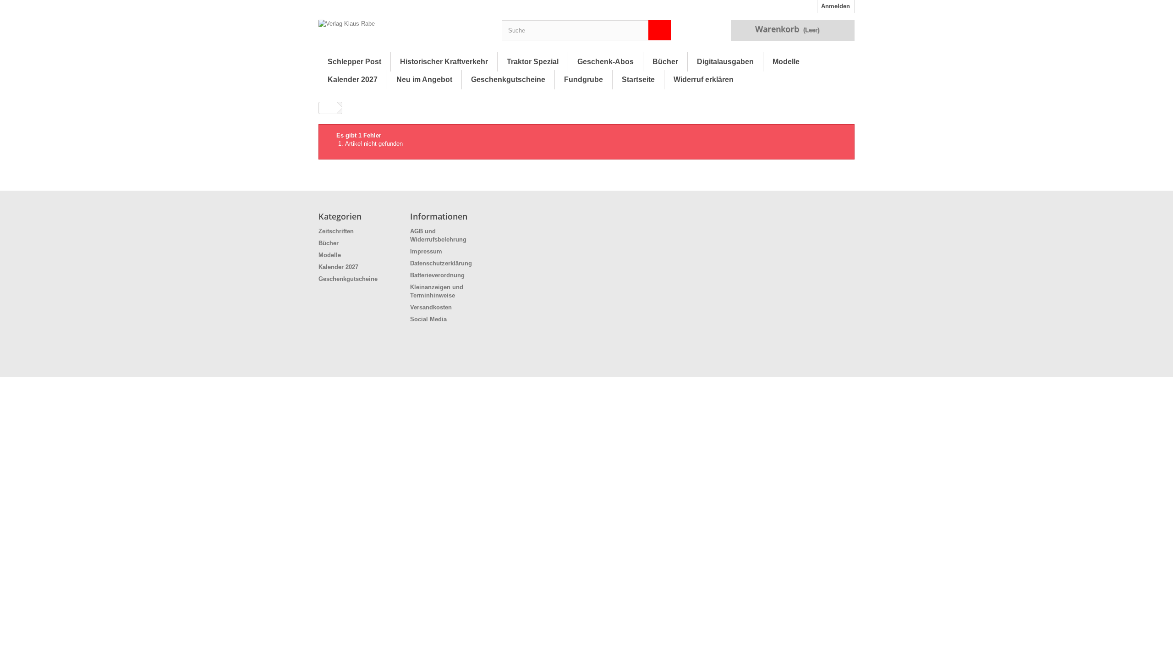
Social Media (428, 319)
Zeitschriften (336, 231)
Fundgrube (583, 79)
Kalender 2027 (353, 79)
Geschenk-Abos (605, 62)
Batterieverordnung (437, 275)
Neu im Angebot (424, 79)
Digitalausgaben (725, 62)
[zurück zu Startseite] (328, 108)
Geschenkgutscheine (508, 79)
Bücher (665, 62)
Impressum (426, 251)
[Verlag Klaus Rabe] (403, 32)
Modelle (786, 62)
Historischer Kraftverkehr (444, 62)
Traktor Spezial (533, 62)
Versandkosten (431, 307)
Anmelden (835, 6)
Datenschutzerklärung (441, 263)
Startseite (638, 79)
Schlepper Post (354, 62)
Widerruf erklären (704, 79)
